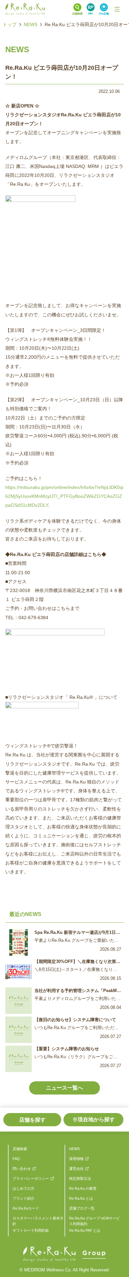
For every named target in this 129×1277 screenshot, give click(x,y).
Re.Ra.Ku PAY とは (84, 1230)
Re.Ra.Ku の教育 (83, 1188)
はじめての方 (23, 1188)
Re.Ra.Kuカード (26, 1208)
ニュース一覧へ (64, 1088)
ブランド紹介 (23, 1198)
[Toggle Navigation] (117, 9)
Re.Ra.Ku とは (81, 1198)
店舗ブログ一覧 (82, 1208)
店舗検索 (20, 1149)
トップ (10, 24)
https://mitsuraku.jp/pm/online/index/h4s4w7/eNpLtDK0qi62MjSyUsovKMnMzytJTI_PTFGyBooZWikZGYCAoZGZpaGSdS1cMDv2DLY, (64, 496)
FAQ (16, 1159)
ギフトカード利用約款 (31, 1230)
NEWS (30, 24)
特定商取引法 (80, 1178)
